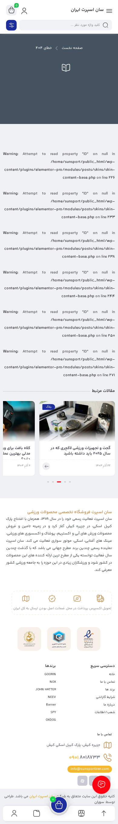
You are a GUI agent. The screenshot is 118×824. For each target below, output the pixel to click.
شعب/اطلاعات (105, 712)
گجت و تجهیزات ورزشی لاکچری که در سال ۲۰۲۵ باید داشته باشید (80, 450)
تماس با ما (107, 682)
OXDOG (51, 720)
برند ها (110, 689)
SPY (53, 712)
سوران (99, 802)
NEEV (52, 697)
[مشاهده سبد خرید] (11, 10)
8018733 (84, 758)
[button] (70, 481)
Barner (51, 704)
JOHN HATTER (45, 689)
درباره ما (109, 704)
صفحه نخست (72, 48)
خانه (112, 674)
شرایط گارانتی (105, 697)
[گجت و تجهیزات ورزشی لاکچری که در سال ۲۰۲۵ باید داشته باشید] (77, 423)
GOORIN (50, 674)
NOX (53, 682)
